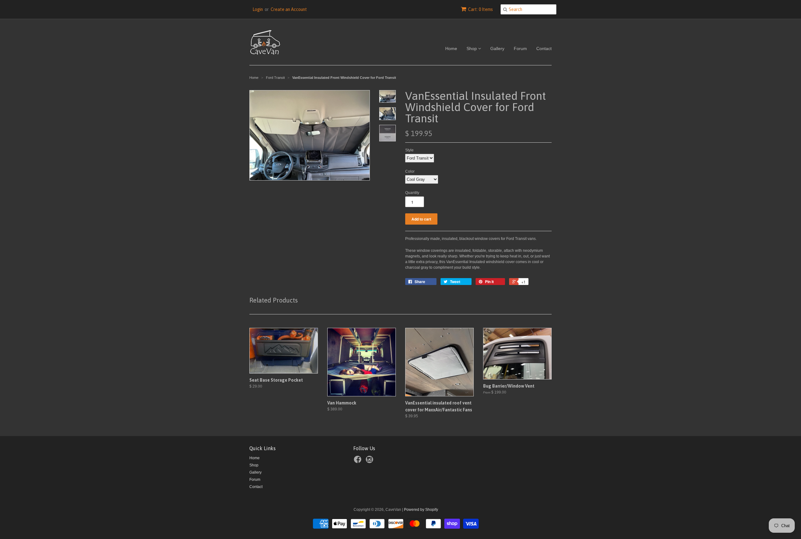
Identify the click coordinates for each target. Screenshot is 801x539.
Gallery (497, 48)
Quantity (412, 193)
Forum (520, 48)
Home (451, 48)
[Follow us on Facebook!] (358, 461)
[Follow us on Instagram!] (370, 461)
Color (410, 171)
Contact (544, 48)
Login (258, 9)
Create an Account (289, 9)
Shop (472, 48)
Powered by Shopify (421, 509)
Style (409, 150)
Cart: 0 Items (480, 9)
